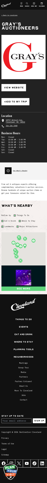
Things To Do (23, 215)
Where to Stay (28, 221)
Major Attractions (28, 226)
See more (23, 288)
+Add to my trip (15, 101)
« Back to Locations (9, 15)
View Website (14, 87)
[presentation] (25, 169)
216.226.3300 (11, 126)
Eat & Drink (10, 221)
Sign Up (39, 420)
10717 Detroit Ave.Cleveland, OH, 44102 (15, 121)
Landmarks (9, 226)
